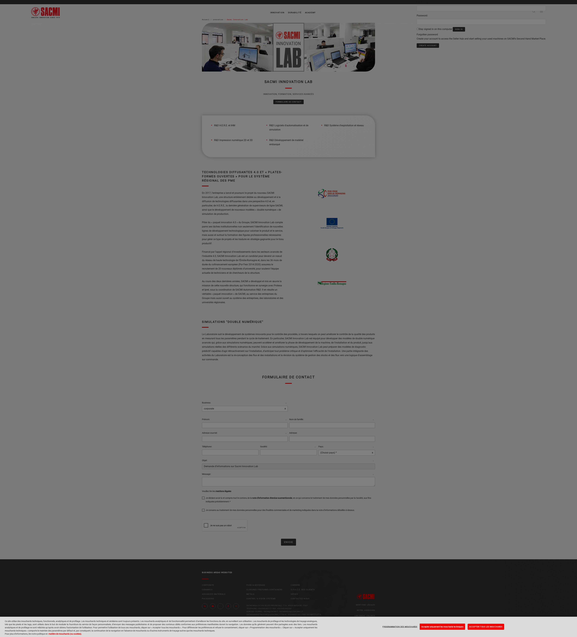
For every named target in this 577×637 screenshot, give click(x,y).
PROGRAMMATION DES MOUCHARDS (400, 627)
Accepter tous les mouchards (485, 627)
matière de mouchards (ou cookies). (65, 634)
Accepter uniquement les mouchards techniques (442, 626)
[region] (288, 627)
